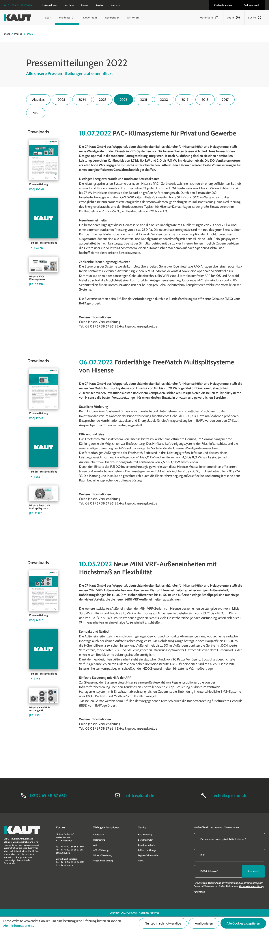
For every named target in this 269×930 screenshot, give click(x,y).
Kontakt (115, 5)
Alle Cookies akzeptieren (243, 923)
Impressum (98, 834)
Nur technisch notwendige (163, 923)
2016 (35, 113)
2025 (61, 100)
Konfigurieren (204, 923)
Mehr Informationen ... (19, 926)
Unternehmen (49, 5)
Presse (84, 5)
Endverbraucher (223, 5)
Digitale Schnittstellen (148, 855)
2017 (225, 100)
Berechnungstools (146, 845)
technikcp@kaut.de (229, 795)
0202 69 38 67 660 (48, 795)
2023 (103, 100)
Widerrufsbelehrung (102, 855)
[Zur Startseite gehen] (17, 17)
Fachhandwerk (252, 5)
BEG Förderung (145, 834)
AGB (95, 845)
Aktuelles (38, 100)
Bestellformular (145, 839)
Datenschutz (99, 839)
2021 (143, 100)
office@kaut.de (140, 795)
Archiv (141, 860)
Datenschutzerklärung (251, 886)
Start (7, 33)
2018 (205, 100)
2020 (164, 100)
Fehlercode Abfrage (147, 850)
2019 (184, 100)
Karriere (69, 5)
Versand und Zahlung (103, 860)
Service (100, 5)
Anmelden (253, 871)
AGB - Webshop (101, 850)
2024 (82, 100)
